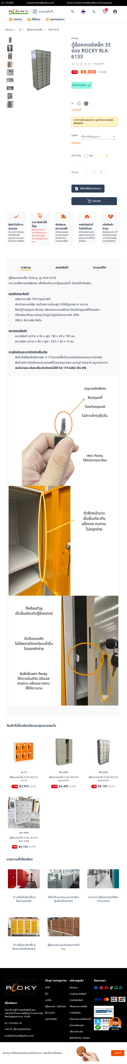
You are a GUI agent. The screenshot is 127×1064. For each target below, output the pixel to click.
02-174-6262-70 (13, 1023)
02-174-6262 (7, 2)
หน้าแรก (9, 29)
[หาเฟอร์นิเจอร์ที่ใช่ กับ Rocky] (72, 11)
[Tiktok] (111, 987)
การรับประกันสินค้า (78, 994)
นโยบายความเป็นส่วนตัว (80, 1019)
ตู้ (20, 29)
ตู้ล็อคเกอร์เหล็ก (34, 29)
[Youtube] (106, 987)
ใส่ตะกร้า (97, 201)
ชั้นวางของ (50, 1013)
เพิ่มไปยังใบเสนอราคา (90, 188)
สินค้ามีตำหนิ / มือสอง (80, 1038)
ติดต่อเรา (74, 987)
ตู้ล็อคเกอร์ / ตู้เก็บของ (55, 1006)
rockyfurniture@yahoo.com (40, 2)
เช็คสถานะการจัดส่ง (78, 1006)
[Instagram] (101, 987)
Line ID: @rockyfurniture (18, 1029)
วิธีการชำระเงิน (76, 1031)
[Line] (116, 987)
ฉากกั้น (48, 1000)
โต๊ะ (46, 994)
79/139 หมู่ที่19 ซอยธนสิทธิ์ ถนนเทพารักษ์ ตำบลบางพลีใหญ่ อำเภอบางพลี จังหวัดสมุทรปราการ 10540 (24, 1013)
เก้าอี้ (47, 987)
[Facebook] (96, 987)
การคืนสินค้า (75, 1013)
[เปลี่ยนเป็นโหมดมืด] (94, 11)
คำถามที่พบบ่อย (77, 1025)
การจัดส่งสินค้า (76, 1000)
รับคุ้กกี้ (118, 1053)
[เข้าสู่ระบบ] (115, 11)
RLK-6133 (54, 29)
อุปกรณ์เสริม (51, 1019)
